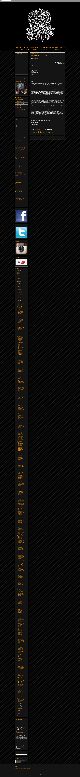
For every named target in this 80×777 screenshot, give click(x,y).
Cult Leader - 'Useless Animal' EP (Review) (21, 576)
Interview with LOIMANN (20, 685)
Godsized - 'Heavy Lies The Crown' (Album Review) (21, 325)
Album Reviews (18, 101)
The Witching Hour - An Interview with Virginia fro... (21, 598)
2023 (18, 275)
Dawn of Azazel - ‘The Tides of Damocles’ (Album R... (21, 488)
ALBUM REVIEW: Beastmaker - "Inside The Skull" (21, 166)
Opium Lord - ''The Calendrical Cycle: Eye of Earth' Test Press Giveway (21, 129)
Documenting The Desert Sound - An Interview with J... (21, 389)
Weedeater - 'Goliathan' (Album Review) (21, 572)
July (19, 297)
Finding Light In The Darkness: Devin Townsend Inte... (21, 667)
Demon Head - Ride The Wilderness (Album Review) (21, 504)
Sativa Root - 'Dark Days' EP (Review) (21, 652)
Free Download (48, 131)
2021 (18, 278)
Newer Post (33, 137)
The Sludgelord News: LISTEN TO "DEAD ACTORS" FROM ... (21, 438)
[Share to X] (49, 129)
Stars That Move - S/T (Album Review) (21, 312)
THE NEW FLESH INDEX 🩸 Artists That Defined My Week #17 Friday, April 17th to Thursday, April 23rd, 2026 (21, 139)
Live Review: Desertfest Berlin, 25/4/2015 (21, 500)
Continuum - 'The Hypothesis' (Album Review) (21, 521)
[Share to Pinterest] (51, 129)
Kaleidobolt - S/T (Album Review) (21, 473)
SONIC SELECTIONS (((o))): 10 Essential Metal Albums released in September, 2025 (21, 80)
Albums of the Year (19, 103)
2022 (18, 276)
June (19, 299)
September (20, 294)
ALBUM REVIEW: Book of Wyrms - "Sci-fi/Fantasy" (20, 191)
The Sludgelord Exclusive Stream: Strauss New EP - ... (21, 462)
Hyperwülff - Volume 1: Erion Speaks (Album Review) (21, 477)
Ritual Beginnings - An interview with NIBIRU (21, 590)
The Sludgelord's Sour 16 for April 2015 (20, 633)
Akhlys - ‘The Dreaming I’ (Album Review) (21, 433)
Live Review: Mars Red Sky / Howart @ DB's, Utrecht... (21, 417)
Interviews (17, 111)
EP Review (17, 107)
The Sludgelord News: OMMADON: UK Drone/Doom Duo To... (21, 333)
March (19, 705)
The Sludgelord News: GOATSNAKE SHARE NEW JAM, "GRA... (20, 453)
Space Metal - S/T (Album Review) (21, 378)
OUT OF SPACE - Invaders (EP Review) (21, 691)
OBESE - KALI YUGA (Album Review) (20, 397)
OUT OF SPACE (61, 131)
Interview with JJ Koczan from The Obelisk (21, 681)
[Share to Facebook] (50, 129)
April (19, 703)
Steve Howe (47, 132)
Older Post (62, 137)
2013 (18, 712)
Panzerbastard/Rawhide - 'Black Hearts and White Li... (21, 565)
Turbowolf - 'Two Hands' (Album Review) (21, 328)
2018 (18, 283)
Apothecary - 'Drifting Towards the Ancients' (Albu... (21, 362)
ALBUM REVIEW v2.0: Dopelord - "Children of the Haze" (21, 199)
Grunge (52, 131)
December (19, 289)
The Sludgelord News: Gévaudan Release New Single (21, 671)
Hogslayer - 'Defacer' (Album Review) (21, 525)
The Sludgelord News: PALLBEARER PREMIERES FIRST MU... (20, 443)
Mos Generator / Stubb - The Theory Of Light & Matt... (21, 321)
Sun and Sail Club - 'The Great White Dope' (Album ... (21, 517)
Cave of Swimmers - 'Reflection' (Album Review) (21, 430)
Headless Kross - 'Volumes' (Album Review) (21, 580)
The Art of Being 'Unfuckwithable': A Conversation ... (21, 343)
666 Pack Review (19, 99)
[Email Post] (45, 129)
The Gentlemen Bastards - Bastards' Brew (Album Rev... (21, 470)
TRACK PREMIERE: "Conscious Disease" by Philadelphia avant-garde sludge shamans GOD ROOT (21, 174)
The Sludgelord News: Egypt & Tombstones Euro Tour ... (20, 663)
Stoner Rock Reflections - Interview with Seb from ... (20, 549)
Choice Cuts (18, 105)
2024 (18, 273)
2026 (18, 270)
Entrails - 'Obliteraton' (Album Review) (21, 645)
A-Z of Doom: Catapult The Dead (20, 678)
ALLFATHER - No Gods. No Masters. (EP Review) (20, 375)
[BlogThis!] (48, 129)
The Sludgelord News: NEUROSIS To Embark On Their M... (20, 352)
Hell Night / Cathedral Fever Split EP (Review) (21, 316)
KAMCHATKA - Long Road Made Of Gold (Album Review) (21, 366)
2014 (18, 710)
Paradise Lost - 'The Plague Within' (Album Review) (21, 541)
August (19, 295)
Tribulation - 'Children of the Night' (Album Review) (21, 700)
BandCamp (37, 120)
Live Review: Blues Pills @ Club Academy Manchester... (21, 695)
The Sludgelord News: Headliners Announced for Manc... (21, 641)
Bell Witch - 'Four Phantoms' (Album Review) (21, 408)
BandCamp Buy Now (36, 131)
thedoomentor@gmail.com (21, 732)
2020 (18, 280)
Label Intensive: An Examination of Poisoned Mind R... (21, 347)
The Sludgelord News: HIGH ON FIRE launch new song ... (21, 533)
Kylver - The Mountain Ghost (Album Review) (21, 553)
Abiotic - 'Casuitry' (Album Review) (21, 405)
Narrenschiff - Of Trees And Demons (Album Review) (21, 508)
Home (48, 137)
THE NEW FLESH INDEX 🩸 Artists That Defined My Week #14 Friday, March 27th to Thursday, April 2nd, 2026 (21, 149)
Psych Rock (37, 132)
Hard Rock (56, 131)
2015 (18, 288)
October (19, 292)
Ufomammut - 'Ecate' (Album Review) (20, 659)
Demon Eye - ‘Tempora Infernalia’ (20, 655)
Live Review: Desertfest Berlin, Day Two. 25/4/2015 (21, 620)
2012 (18, 713)
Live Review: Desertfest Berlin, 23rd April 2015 (21, 636)
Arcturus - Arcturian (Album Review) (21, 497)
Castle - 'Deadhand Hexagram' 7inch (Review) (21, 484)
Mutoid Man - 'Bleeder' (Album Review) (21, 426)
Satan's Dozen (18, 113)
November (19, 291)
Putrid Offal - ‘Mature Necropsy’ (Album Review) (21, 629)
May (19, 300)
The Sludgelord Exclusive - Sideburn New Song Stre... (20, 449)
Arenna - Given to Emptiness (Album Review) (21, 370)
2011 (18, 715)
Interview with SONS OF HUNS (21, 466)
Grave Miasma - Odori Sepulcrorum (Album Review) (21, 121)
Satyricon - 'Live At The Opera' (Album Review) (21, 528)
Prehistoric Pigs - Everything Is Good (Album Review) (21, 393)
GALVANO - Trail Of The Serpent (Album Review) (21, 687)
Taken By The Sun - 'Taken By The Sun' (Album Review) (21, 625)
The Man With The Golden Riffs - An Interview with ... (21, 308)
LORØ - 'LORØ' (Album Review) (21, 675)
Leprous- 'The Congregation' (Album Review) (21, 381)
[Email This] (47, 129)
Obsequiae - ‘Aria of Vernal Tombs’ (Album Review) (21, 587)
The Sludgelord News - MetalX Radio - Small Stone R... (21, 304)
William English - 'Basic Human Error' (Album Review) (20, 493)
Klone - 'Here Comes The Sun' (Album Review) (21, 384)
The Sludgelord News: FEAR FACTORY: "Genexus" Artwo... (20, 338)
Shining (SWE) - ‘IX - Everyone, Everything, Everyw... (21, 412)
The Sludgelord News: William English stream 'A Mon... (21, 357)
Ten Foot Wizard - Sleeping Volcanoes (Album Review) (21, 606)
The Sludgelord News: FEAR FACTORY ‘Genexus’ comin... (20, 421)
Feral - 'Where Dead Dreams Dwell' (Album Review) (21, 648)
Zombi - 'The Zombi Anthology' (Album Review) (21, 480)
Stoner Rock (51, 132)
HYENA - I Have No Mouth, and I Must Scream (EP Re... (21, 402)
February (19, 706)
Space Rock (42, 132)
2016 (18, 286)
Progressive (33, 132)
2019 (18, 281)
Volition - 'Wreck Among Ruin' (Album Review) (21, 458)
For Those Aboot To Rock (20, 109)
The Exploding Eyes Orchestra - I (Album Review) (21, 561)
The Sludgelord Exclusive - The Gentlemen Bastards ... (21, 513)
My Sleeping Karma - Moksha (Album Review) (21, 602)
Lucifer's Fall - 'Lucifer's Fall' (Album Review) (21, 583)
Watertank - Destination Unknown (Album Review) (21, 611)
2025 (18, 272)
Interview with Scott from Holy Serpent (21, 594)
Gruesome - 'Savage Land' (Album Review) (21, 569)
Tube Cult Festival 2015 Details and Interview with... (21, 544)
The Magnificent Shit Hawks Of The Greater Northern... (21, 557)
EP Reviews (43, 131)
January (19, 708)
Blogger (46, 774)
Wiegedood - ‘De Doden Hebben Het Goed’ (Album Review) (21, 537)
